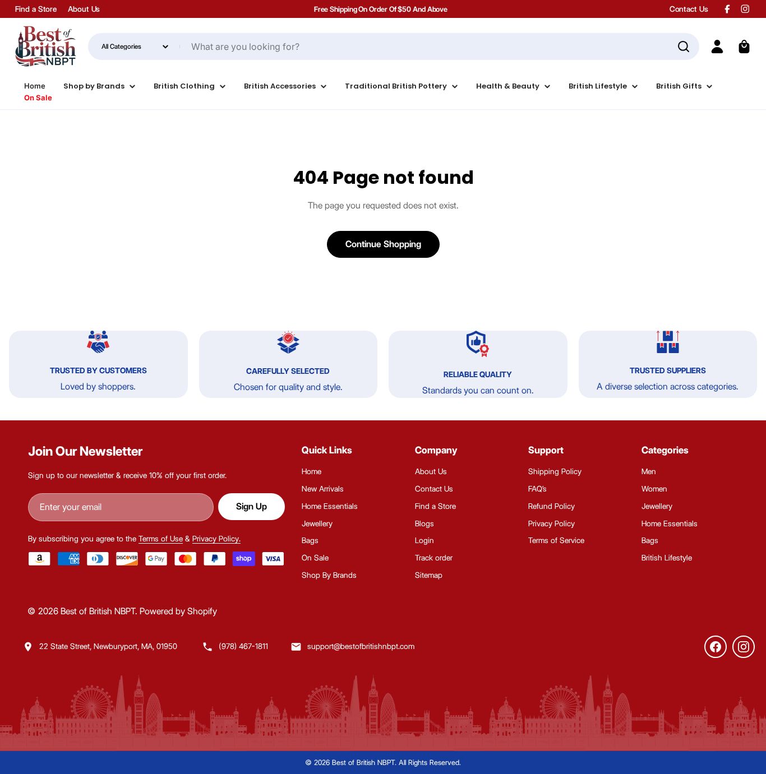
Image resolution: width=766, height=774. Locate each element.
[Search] (683, 46)
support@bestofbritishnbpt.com (360, 646)
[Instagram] (743, 647)
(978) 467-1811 (243, 646)
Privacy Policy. (216, 538)
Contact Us (689, 9)
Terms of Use (161, 538)
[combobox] (393, 46)
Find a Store (36, 9)
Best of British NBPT (98, 611)
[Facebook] (715, 647)
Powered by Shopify (178, 611)
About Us (84, 9)
